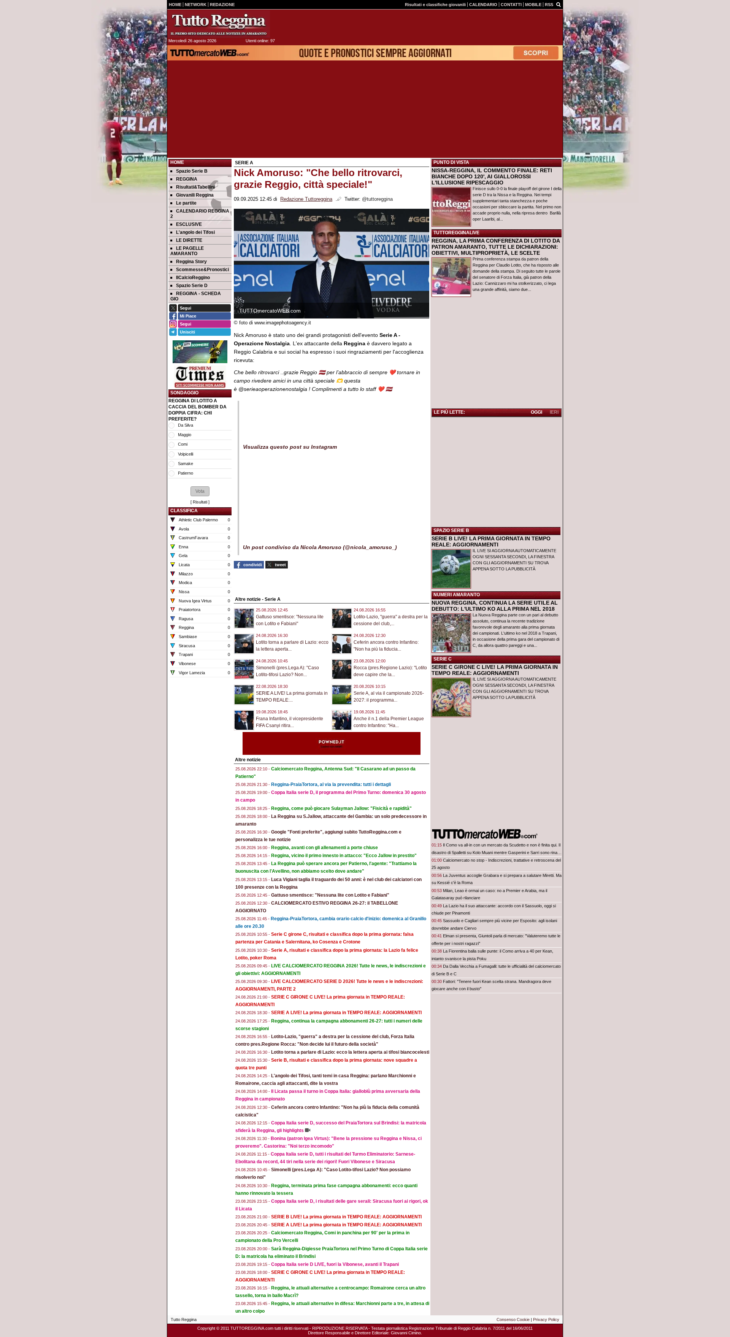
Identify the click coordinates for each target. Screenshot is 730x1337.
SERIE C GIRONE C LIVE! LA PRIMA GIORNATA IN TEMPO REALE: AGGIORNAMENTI (495, 670)
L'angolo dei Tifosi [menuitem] (195, 232)
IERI (554, 412)
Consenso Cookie (513, 1319)
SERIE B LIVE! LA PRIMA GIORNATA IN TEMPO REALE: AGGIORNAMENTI (491, 541)
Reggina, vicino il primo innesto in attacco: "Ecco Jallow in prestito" (344, 855)
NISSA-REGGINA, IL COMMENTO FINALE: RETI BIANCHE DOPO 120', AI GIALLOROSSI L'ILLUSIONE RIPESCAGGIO (492, 176)
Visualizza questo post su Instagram (290, 447)
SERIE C (442, 659)
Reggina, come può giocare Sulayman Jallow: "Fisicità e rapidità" (341, 808)
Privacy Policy (546, 1319)
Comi (182, 444)
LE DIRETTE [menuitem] (189, 240)
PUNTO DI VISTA (451, 162)
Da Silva (185, 425)
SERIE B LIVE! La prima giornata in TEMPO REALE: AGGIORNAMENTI (346, 1216)
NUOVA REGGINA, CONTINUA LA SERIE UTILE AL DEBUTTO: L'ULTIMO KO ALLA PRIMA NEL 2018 (495, 606)
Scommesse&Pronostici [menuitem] (202, 269)
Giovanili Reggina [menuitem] (195, 195)
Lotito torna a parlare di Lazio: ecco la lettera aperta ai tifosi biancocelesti (350, 1052)
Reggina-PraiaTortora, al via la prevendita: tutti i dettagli (331, 784)
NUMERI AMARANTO (456, 594)
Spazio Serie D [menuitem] (192, 285)
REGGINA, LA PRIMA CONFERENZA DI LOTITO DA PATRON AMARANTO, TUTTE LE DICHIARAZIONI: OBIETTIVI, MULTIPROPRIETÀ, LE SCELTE (496, 247)
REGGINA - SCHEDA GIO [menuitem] (195, 296)
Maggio (184, 434)
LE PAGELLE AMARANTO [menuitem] (187, 251)
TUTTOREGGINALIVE (456, 232)
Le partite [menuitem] (186, 203)
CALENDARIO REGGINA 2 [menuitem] (199, 213)
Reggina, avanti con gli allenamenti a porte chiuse (324, 847)
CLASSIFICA (184, 510)
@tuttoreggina (377, 199)
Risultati (200, 502)
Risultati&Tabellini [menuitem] (195, 187)
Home (177, 162)
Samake (185, 463)
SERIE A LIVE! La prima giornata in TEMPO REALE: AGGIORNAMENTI (346, 1012)
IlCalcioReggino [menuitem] (193, 277)
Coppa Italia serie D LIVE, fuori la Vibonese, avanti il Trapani (335, 1264)
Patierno (185, 473)
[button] (199, 491)
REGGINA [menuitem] (186, 179)
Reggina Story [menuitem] (191, 261)
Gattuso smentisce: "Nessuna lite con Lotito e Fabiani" (330, 895)
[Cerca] (558, 4)
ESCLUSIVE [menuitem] (189, 224)
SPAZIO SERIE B (451, 530)
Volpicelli (185, 454)
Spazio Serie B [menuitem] (192, 171)
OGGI (536, 412)
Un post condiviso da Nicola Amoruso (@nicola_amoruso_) (320, 547)
